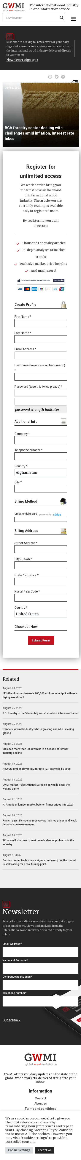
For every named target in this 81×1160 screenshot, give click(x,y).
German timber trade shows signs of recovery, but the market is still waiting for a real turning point (39, 862)
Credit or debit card (25, 513)
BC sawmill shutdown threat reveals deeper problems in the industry (38, 842)
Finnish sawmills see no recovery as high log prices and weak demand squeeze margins (40, 822)
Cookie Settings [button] (19, 1150)
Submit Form (41, 640)
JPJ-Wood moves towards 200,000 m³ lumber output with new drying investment (40, 695)
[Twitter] (57, 77)
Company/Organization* (17, 976)
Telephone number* (14, 993)
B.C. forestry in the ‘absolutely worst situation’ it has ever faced (40, 713)
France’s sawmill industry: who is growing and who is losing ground (38, 731)
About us (40, 1103)
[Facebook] (50, 77)
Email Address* (12, 943)
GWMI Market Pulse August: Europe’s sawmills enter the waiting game (36, 786)
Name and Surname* (15, 960)
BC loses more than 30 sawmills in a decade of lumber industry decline (35, 751)
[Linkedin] (63, 77)
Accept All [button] (45, 1150)
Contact (40, 1098)
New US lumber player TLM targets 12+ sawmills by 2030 (37, 768)
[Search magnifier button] (62, 18)
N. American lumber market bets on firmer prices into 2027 (38, 804)
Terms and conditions (40, 1108)
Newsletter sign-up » (22, 60)
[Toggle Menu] (73, 19)
